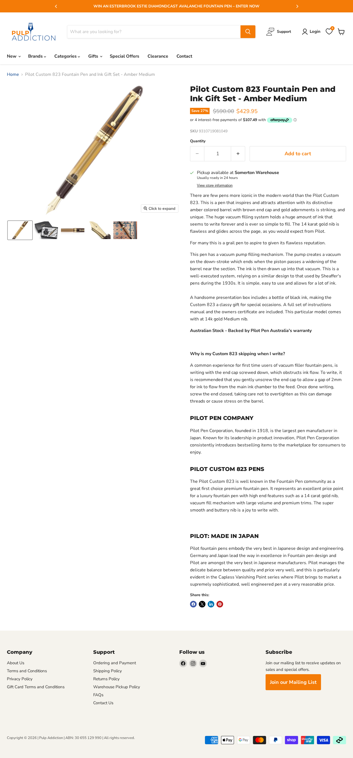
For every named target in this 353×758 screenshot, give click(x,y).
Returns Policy (106, 679)
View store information (214, 186)
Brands (36, 56)
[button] (20, 230)
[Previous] (56, 6)
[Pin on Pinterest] (219, 604)
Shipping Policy (107, 671)
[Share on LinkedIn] (211, 604)
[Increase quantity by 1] (238, 153)
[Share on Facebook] (193, 604)
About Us (15, 663)
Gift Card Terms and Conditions (36, 687)
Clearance (158, 56)
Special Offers (124, 56)
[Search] (247, 31)
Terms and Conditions (27, 671)
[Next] (297, 6)
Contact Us (103, 703)
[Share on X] (202, 604)
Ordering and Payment (114, 663)
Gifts (93, 56)
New (12, 56)
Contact (184, 56)
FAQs (98, 695)
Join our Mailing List (293, 682)
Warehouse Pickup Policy (116, 687)
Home (13, 74)
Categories (66, 56)
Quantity (197, 141)
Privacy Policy (20, 679)
